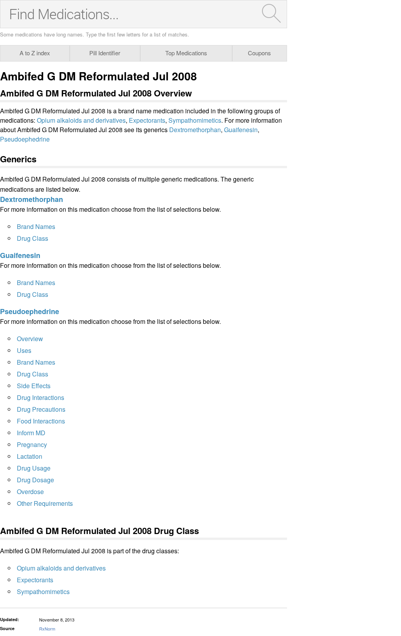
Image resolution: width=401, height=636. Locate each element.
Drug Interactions (40, 397)
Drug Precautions (41, 409)
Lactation (29, 456)
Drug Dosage (35, 479)
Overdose (30, 491)
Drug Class (32, 238)
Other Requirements (45, 503)
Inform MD (31, 432)
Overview (30, 338)
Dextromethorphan (195, 129)
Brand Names (36, 226)
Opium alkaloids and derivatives (81, 120)
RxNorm (47, 628)
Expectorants (147, 120)
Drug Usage (34, 467)
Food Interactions (41, 420)
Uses (24, 350)
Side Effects (34, 385)
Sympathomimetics (194, 120)
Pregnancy (32, 444)
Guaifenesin (241, 129)
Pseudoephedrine (25, 139)
